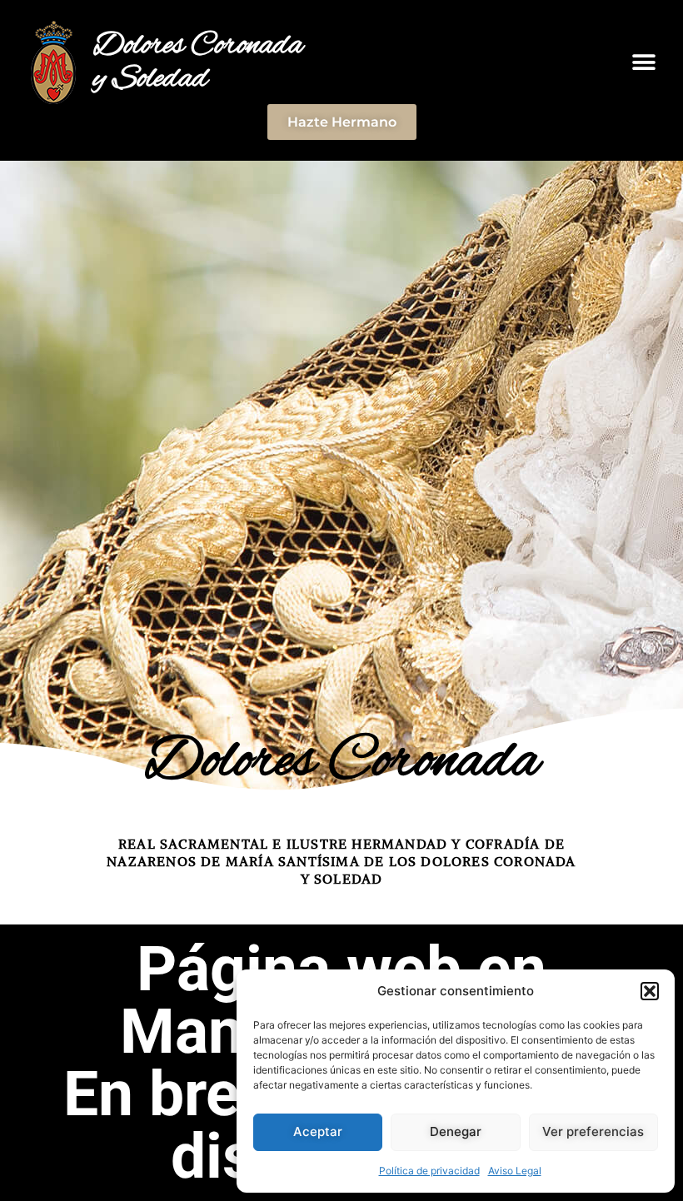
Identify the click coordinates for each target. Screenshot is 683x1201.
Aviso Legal (514, 1170)
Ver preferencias (593, 1131)
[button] (649, 991)
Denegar (455, 1131)
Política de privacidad (429, 1170)
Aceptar (317, 1131)
